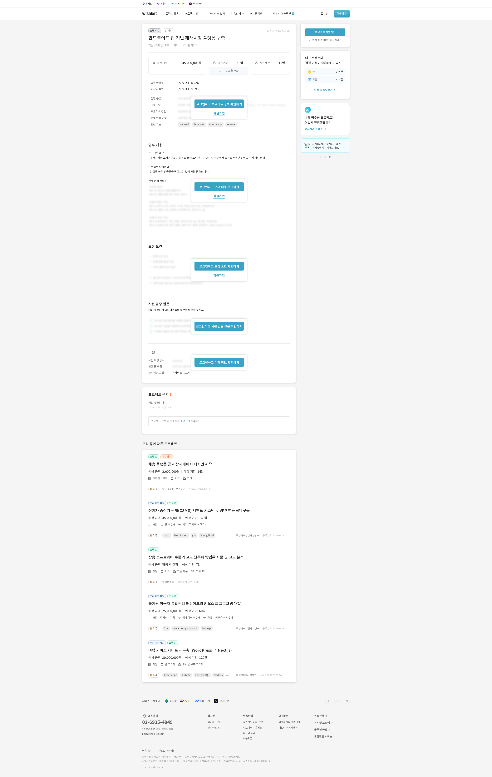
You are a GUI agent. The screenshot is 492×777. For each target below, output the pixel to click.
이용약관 (146, 750)
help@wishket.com (153, 733)
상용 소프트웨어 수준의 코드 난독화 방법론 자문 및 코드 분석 (196, 557)
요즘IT (188, 701)
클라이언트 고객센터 (289, 722)
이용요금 (247, 738)
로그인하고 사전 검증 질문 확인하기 (219, 326)
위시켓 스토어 (322, 723)
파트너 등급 (249, 733)
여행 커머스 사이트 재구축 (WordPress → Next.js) (190, 650)
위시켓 (173, 701)
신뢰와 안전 (214, 727)
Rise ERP (224, 701)
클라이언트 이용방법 (253, 722)
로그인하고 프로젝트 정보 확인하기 (219, 104)
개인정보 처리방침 (165, 750)
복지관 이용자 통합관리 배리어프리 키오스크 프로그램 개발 (194, 603)
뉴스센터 (319, 716)
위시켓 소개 (214, 722)
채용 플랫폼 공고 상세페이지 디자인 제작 (180, 464)
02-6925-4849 (157, 722)
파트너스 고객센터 (288, 727)
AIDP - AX (205, 701)
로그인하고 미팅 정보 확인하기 (219, 362)
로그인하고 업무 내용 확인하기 (219, 187)
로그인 (186, 421)
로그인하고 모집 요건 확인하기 (219, 266)
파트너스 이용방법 (252, 727)
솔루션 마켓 (320, 729)
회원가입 (219, 113)
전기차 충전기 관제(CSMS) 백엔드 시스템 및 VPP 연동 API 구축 (199, 510)
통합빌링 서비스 (323, 736)
